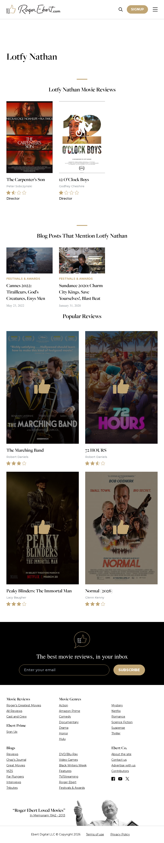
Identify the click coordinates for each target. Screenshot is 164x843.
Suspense (118, 728)
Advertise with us (123, 765)
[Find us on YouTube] (120, 778)
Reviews (12, 754)
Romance (118, 716)
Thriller (115, 733)
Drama (63, 728)
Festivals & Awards (72, 788)
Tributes (12, 788)
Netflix (116, 711)
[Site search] (121, 9)
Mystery (117, 705)
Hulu (62, 739)
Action (63, 705)
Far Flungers (15, 776)
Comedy (65, 716)
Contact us (119, 760)
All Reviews (14, 711)
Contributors (120, 771)
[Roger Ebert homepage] (33, 9)
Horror (63, 733)
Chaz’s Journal (16, 760)
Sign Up (11, 732)
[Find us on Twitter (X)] (127, 779)
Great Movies (15, 765)
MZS (9, 771)
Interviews (13, 782)
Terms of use (95, 834)
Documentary (69, 722)
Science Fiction (122, 722)
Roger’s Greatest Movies (23, 705)
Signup (137, 9)
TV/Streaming (68, 776)
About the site (121, 754)
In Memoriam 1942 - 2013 (47, 815)
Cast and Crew (16, 716)
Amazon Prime (69, 711)
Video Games (68, 760)
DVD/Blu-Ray (68, 754)
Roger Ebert (67, 782)
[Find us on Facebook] (113, 779)
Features (65, 771)
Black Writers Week (73, 765)
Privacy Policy (120, 834)
